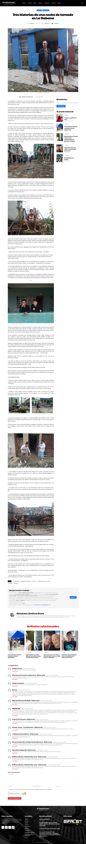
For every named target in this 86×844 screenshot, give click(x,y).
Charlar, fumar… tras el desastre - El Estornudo (27, 727)
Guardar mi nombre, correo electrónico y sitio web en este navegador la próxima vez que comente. (30, 789)
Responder (15, 671)
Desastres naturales (25, 581)
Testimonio (67, 155)
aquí (24, 603)
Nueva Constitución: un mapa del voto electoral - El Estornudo (32, 742)
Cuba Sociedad (15, 581)
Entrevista (29, 652)
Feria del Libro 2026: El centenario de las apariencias (70, 128)
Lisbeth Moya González (68, 120)
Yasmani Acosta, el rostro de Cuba (49, 828)
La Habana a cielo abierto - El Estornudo (25, 734)
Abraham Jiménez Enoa (27, 96)
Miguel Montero (67, 160)
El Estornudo (66, 152)
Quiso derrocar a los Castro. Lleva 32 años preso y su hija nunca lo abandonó (52, 656)
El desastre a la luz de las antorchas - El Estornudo (28, 675)
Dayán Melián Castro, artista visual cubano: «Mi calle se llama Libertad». (49, 824)
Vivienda (16, 583)
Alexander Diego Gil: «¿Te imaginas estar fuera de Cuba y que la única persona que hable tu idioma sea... (49, 834)
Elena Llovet (66, 142)
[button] (82, 3)
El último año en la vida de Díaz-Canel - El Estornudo (29, 757)
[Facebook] (3, 827)
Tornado (10, 583)
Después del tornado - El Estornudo (23, 719)
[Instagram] (6, 827)
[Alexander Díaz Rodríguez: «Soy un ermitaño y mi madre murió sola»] (70, 641)
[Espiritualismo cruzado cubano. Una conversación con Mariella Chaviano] (59, 137)
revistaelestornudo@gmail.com (42, 604)
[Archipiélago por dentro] (59, 158)
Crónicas (45, 10)
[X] (9, 827)
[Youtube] (13, 827)
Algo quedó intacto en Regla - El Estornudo (26, 700)
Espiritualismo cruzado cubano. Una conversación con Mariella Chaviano (71, 138)
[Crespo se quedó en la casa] (59, 118)
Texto (39, 10)
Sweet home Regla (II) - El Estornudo (24, 750)
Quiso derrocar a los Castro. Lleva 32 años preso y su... (70, 149)
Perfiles (66, 115)
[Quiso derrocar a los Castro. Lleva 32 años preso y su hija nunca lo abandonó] (59, 148)
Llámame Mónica (44, 819)
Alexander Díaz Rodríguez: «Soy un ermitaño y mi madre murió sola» (69, 656)
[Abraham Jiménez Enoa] (20, 97)
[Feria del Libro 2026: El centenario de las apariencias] (59, 127)
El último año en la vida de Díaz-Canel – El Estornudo (29, 765)
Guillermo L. (66, 131)
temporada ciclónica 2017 (44, 581)
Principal (34, 581)
